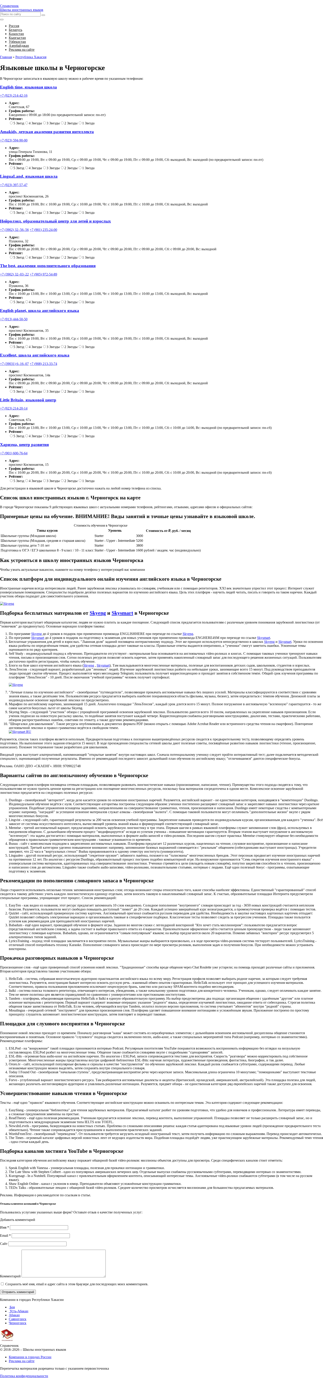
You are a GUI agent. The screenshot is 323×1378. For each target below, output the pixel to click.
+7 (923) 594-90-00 (13, 140)
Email (5, 1235)
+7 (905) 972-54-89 (43, 274)
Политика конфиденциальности (24, 1376)
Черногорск (17, 1323)
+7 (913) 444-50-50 (13, 319)
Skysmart (122, 613)
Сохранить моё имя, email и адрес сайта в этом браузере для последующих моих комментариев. (76, 1284)
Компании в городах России (30, 1357)
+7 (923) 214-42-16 (13, 95)
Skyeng (98, 613)
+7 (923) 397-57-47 (13, 185)
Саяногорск (17, 1319)
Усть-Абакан (18, 1311)
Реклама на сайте (21, 1361)
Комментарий (10, 1276)
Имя (4, 1227)
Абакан (14, 1315)
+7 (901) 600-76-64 (13, 453)
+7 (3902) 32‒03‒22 (14, 274)
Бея (12, 1307)
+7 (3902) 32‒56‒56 (14, 230)
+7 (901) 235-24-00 (43, 230)
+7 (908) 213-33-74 (43, 364)
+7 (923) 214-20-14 (13, 408)
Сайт (3, 1244)
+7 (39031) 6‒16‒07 (14, 364)
